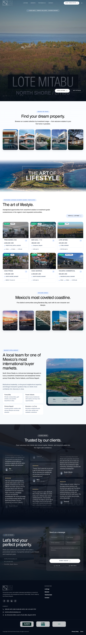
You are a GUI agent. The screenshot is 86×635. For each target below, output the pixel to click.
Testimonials (48, 595)
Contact (47, 597)
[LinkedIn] (11, 600)
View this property (9, 91)
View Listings (61, 90)
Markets (47, 592)
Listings (47, 589)
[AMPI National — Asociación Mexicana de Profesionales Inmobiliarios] (59, 624)
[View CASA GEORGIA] (43, 50)
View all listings (73, 215)
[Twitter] (15, 600)
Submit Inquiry (63, 560)
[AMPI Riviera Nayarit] (27, 624)
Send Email (74, 565)
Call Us (58, 565)
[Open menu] (81, 3)
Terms (81, 631)
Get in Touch (77, 90)
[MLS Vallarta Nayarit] (43, 624)
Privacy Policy (75, 631)
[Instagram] (7, 600)
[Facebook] (4, 600)
